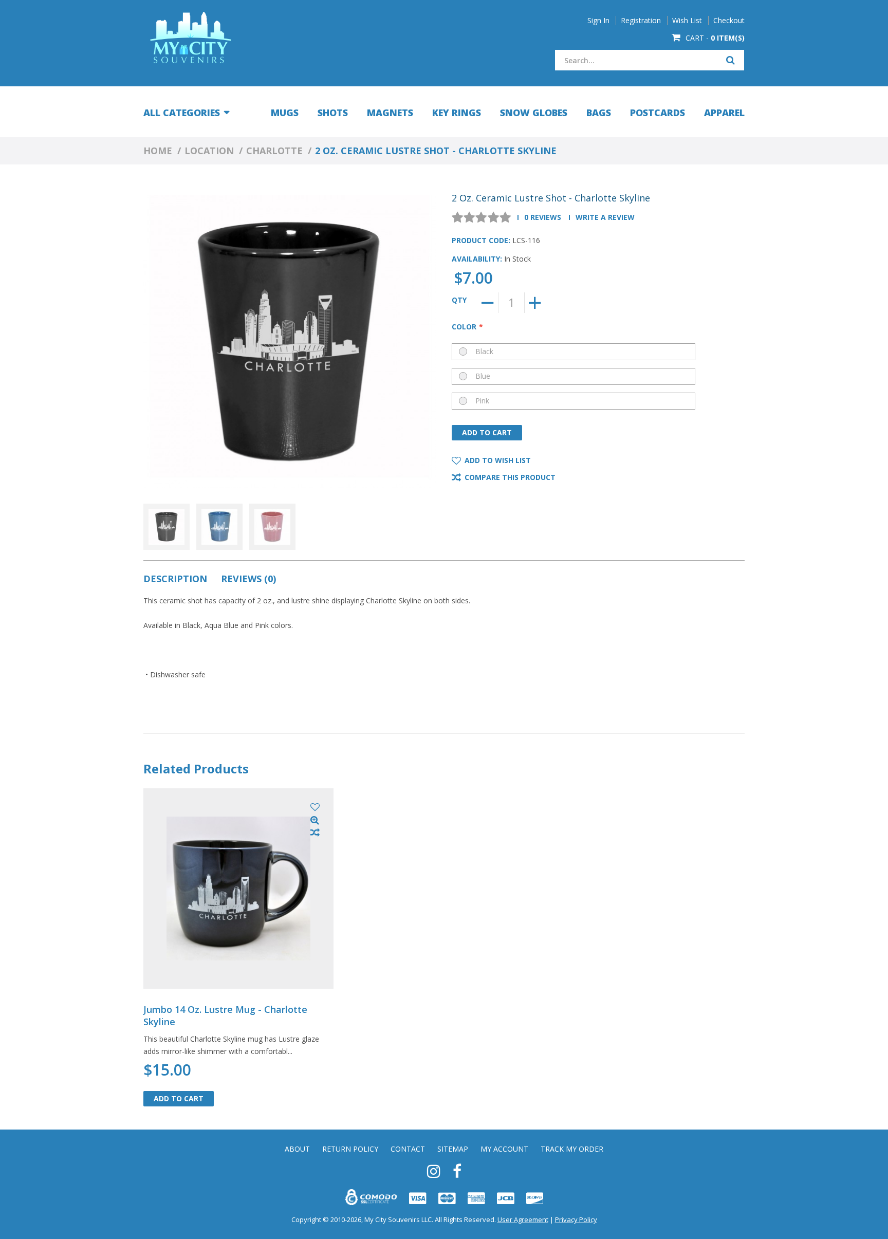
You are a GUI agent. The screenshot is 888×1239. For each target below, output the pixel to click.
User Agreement (522, 1219)
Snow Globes (533, 112)
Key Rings (456, 112)
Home (157, 150)
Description (175, 578)
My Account (504, 1149)
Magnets (390, 112)
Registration (641, 20)
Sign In (598, 20)
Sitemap (452, 1149)
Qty (459, 300)
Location (209, 150)
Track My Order (572, 1149)
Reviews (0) (248, 578)
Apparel (724, 112)
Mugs (285, 112)
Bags (598, 112)
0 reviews (542, 217)
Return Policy (350, 1149)
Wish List (687, 20)
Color (464, 326)
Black (484, 351)
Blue (482, 376)
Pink (482, 400)
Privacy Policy (576, 1219)
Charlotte (274, 150)
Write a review (605, 217)
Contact (408, 1149)
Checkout (729, 20)
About (297, 1149)
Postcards (657, 112)
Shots (333, 112)
